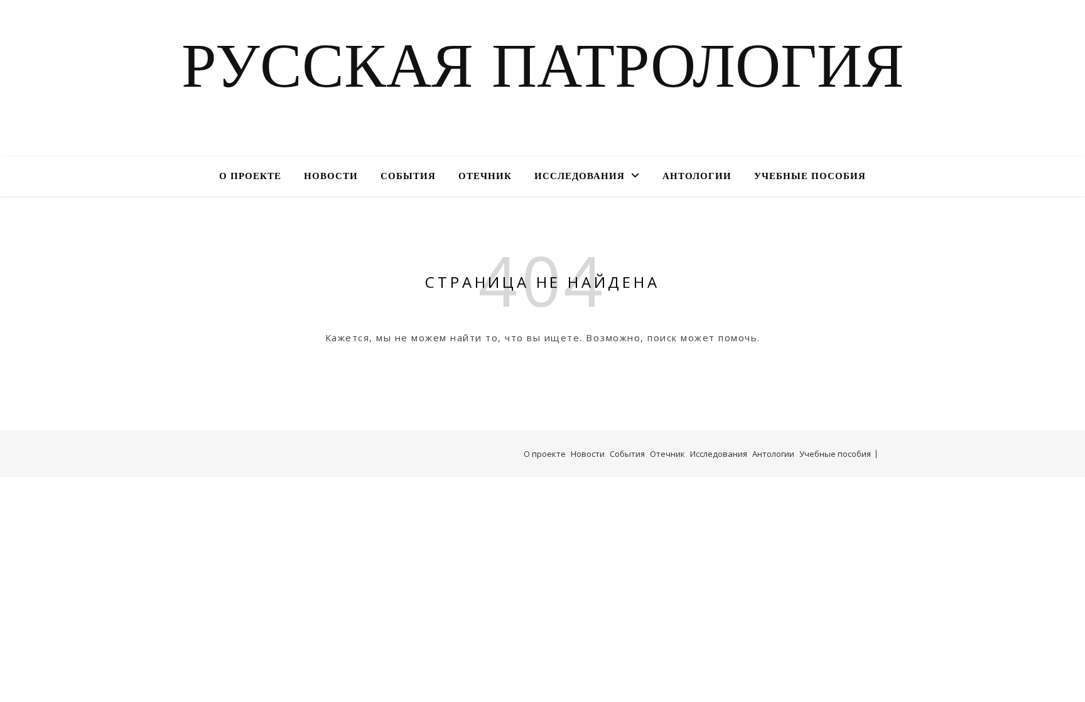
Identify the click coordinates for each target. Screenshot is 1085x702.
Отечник (485, 177)
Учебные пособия (810, 177)
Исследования (579, 177)
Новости (331, 177)
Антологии (696, 177)
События (408, 177)
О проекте (250, 177)
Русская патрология (542, 71)
